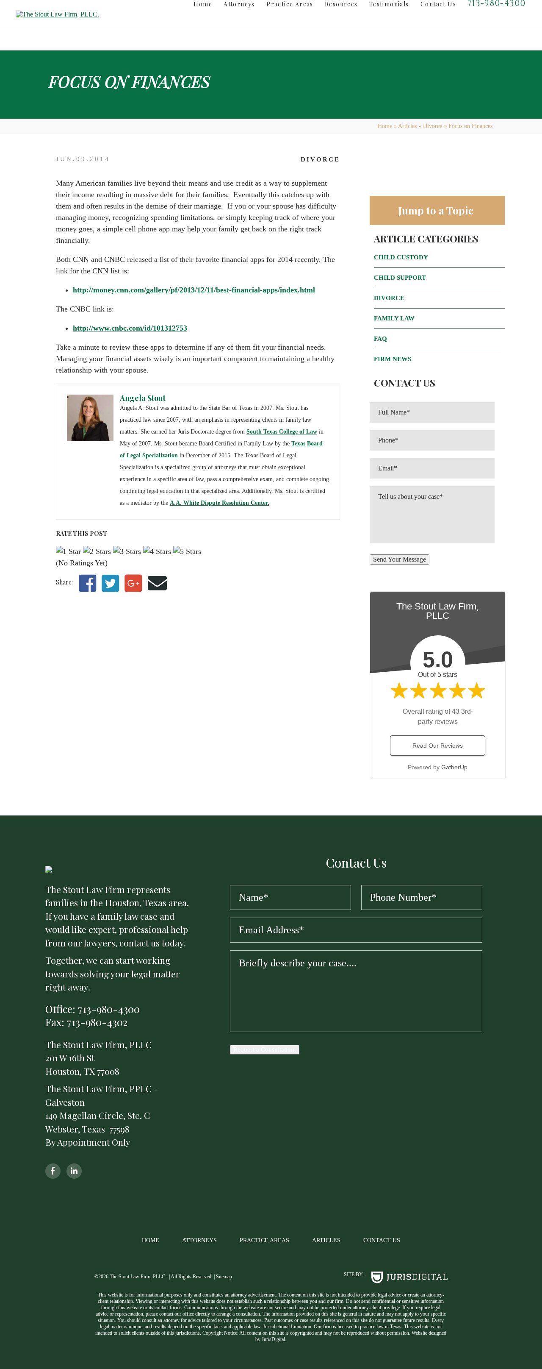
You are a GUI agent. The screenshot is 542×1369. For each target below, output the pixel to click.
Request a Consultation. (264, 1049)
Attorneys (239, 4)
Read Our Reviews (437, 745)
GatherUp (454, 767)
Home (203, 4)
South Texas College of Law (281, 432)
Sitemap (224, 1277)
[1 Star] (68, 551)
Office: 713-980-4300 (92, 1009)
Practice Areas (289, 4)
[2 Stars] (97, 551)
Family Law (394, 318)
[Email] (157, 584)
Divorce (432, 126)
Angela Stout (143, 398)
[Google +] (133, 584)
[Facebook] (87, 584)
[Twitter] (110, 584)
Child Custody (401, 257)
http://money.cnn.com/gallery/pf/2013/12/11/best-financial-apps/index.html (194, 290)
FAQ (380, 338)
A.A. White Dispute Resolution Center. (219, 503)
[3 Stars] (127, 551)
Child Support (400, 277)
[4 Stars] (157, 551)
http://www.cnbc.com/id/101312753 (130, 328)
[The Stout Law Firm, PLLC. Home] (70, 14)
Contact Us (438, 4)
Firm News (392, 359)
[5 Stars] (187, 551)
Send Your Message (399, 559)
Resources (341, 4)
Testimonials (389, 4)
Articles (407, 126)
